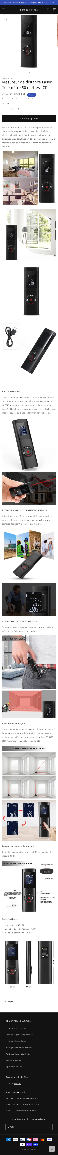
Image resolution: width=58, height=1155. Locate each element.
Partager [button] (9, 1001)
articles (17, 1083)
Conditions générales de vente (19, 1034)
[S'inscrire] (49, 1127)
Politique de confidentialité (18, 1054)
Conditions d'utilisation (16, 1028)
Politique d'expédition (16, 1041)
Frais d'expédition (18, 99)
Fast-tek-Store (31, 1149)
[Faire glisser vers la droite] (35, 72)
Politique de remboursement (19, 1047)
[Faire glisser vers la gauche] (23, 72)
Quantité (5, 103)
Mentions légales (13, 1060)
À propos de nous (14, 1066)
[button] (3, 10)
